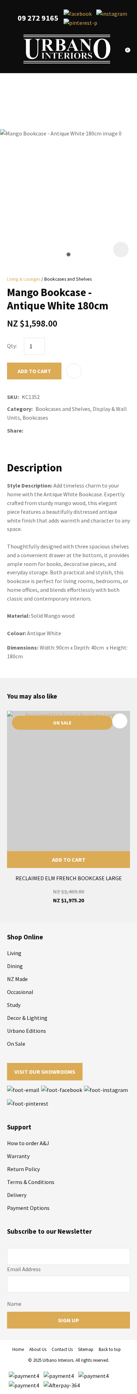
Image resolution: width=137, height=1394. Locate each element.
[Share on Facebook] (27, 430)
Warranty (18, 1156)
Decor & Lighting (27, 1017)
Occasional (20, 991)
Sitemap (85, 1349)
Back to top (110, 1349)
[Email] (47, 431)
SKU (12, 396)
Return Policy (23, 1168)
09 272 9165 (38, 18)
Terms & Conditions (30, 1181)
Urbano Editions (26, 1030)
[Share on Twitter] (36, 430)
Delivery (16, 1194)
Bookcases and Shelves (68, 279)
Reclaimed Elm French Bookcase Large (68, 878)
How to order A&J (28, 1143)
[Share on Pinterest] (57, 430)
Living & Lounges (23, 279)
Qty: (12, 345)
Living (14, 953)
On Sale (16, 1043)
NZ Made (17, 978)
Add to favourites (120, 721)
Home (18, 1349)
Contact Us (62, 1349)
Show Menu (11, 49)
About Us (37, 1349)
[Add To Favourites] (73, 371)
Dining (15, 965)
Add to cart (34, 370)
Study (13, 1004)
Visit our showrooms (44, 1071)
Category (19, 408)
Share (14, 430)
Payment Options (28, 1207)
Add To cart (68, 859)
